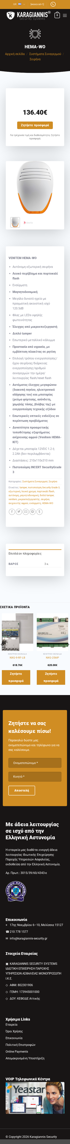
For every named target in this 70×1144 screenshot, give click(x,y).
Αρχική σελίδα (15, 54)
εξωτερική (14, 491)
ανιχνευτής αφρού (18, 503)
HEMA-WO (47, 503)
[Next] (55, 187)
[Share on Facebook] (12, 512)
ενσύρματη (35, 503)
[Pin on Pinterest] (32, 512)
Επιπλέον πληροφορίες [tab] (25, 553)
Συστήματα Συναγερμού (45, 54)
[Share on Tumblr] (39, 512)
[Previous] (14, 187)
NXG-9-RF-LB (17, 657)
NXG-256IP (52, 657)
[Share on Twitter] (19, 512)
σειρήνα (45, 499)
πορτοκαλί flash (45, 491)
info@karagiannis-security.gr (28, 938)
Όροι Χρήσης (14, 1031)
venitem (13, 499)
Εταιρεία (11, 1024)
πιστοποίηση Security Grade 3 (44, 487)
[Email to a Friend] (26, 512)
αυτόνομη (14, 495)
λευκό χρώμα (28, 491)
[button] (57, 15)
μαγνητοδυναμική (29, 495)
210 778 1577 (19, 931)
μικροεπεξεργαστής (29, 499)
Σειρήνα (35, 59)
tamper (23, 487)
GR (14, 4)
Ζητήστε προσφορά (35, 125)
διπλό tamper (47, 495)
